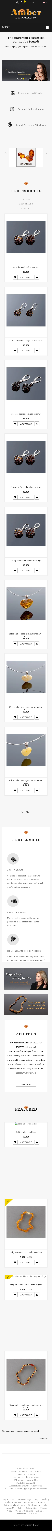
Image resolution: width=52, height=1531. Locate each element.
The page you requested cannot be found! (28, 46)
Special (26, 208)
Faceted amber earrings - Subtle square (26, 340)
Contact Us (21, 1514)
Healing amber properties (24, 951)
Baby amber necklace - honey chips (26, 1252)
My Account (17, 3)
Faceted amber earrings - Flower (26, 414)
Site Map (33, 1514)
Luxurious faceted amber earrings (26, 487)
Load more (26, 812)
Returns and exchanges (14, 1505)
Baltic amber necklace (26, 1132)
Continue (43, 1438)
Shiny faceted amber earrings (26, 267)
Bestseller (26, 204)
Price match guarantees (34, 1502)
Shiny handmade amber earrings (26, 560)
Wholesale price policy (38, 1505)
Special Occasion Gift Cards (30, 125)
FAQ (36, 1499)
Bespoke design (24, 1499)
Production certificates (30, 93)
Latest (26, 199)
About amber (15, 870)
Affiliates (40, 1511)
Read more (26, 1084)
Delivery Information (27, 1508)
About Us (10, 1508)
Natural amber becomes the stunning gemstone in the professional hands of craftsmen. (24, 922)
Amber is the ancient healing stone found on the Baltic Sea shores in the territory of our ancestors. (25, 960)
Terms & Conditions (24, 1511)
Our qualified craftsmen (31, 109)
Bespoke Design (17, 912)
